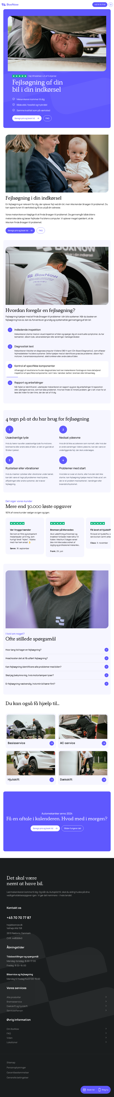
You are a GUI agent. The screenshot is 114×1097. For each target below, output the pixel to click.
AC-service (67, 743)
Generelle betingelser (18, 1077)
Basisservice (16, 743)
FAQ (47, 118)
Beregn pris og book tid (25, 118)
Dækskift (66, 779)
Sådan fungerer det (72, 828)
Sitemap (11, 1062)
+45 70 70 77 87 (100, 4)
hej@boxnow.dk (15, 924)
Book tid (90, 1089)
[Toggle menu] (110, 4)
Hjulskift (13, 779)
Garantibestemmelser (18, 1072)
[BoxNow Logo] (10, 4)
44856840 (17, 938)
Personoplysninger (16, 1067)
